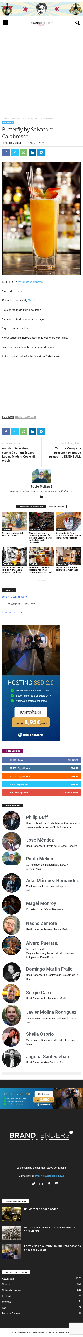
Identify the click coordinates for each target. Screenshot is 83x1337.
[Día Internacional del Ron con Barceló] (14, 521)
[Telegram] (41, 152)
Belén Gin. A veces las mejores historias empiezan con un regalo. (41, 569)
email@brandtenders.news (49, 1175)
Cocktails (15, 118)
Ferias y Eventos (11, 1313)
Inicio (4, 118)
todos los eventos (12, 612)
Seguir (74, 768)
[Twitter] (15, 152)
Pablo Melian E (13, 142)
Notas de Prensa (11, 1290)
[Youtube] (57, 1183)
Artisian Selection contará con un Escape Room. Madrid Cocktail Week (18, 454)
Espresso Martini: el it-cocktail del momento (67, 568)
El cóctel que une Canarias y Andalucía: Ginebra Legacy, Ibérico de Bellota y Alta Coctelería (41, 538)
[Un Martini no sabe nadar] (11, 1214)
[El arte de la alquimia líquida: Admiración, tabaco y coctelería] (14, 556)
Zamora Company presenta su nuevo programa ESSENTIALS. (65, 452)
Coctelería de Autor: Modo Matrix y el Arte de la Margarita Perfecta (68, 535)
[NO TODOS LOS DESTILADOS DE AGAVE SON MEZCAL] (11, 1233)
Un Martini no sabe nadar (41, 1209)
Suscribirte (71, 792)
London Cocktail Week (14, 596)
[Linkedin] (32, 152)
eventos (6, 1301)
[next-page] (44, 579)
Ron (4, 1307)
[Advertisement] (41, 71)
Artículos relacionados (31, 506)
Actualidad (35, 529)
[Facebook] (6, 152)
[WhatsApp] (23, 152)
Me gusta (73, 760)
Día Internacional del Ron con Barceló (12, 534)
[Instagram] (34, 1183)
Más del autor (56, 506)
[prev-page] (39, 579)
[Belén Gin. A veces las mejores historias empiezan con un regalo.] (41, 556)
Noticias (6, 1284)
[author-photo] (41, 476)
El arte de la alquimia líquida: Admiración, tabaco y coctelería (12, 569)
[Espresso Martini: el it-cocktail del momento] (68, 556)
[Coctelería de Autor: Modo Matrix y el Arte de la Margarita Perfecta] (68, 521)
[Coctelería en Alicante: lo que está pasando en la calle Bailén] (11, 1251)
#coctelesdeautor (25, 417)
